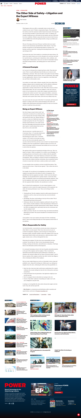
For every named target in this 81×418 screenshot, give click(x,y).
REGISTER (65, 46)
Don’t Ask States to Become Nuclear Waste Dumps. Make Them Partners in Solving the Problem (21, 337)
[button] (1, 3)
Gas (17, 358)
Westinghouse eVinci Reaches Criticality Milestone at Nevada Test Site (21, 313)
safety (49, 294)
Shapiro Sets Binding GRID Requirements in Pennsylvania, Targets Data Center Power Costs (21, 345)
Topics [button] (7, 3)
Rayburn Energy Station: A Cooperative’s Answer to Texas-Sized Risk (52, 366)
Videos (65, 67)
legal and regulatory (34, 294)
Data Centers (19, 326)
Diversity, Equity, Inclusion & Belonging (38, 403)
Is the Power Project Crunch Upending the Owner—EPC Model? (35, 366)
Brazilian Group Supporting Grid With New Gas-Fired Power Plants (22, 360)
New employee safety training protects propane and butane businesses (40, 315)
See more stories (51, 135)
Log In (78, 3)
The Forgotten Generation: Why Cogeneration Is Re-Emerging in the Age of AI (21, 352)
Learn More (58, 392)
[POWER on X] (11, 403)
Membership (38, 400)
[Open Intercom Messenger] (78, 414)
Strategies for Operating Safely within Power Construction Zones (64, 315)
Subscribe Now (70, 104)
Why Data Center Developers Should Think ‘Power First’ (52, 115)
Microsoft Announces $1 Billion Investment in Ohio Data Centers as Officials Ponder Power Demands (53, 120)
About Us (43, 400)
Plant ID (63, 3)
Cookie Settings (34, 404)
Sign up (73, 404)
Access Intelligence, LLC (38, 412)
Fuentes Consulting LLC (41, 291)
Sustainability (50, 113)
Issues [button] (20, 3)
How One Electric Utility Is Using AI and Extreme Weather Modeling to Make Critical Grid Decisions (71, 61)
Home (2, 5)
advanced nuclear (19, 318)
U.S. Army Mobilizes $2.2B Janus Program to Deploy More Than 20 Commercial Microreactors (21, 305)
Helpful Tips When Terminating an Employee (63, 350)
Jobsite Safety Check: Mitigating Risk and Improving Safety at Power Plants (40, 333)
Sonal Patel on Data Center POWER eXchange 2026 (70, 79)
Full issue (49, 112)
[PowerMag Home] (40, 3)
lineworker (43, 294)
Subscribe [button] (73, 3)
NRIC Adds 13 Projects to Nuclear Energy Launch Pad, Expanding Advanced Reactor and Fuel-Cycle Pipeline (21, 321)
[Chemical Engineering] (55, 1)
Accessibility (40, 404)
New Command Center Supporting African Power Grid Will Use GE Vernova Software (53, 128)
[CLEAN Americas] (78, 1)
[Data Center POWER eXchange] (72, 1)
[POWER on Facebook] (9, 403)
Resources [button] (16, 3)
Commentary (18, 334)
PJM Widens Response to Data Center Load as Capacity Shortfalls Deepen (21, 368)
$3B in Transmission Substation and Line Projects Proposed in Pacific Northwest (53, 132)
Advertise (69, 3)
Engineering (49, 126)
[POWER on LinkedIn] (13, 403)
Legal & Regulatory (8, 5)
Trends (48, 117)
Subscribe (63, 405)
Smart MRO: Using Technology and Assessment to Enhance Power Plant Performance (70, 52)
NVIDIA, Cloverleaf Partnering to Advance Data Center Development (22, 328)
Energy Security (50, 122)
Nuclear (18, 310)
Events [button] (11, 3)
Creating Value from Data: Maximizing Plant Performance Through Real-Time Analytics (71, 40)
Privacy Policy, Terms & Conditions (37, 402)
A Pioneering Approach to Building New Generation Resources (69, 366)
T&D (47, 130)
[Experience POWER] (63, 1)
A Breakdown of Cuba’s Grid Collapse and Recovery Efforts (53, 124)
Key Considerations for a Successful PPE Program (40, 351)
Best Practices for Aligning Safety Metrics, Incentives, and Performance (65, 333)
